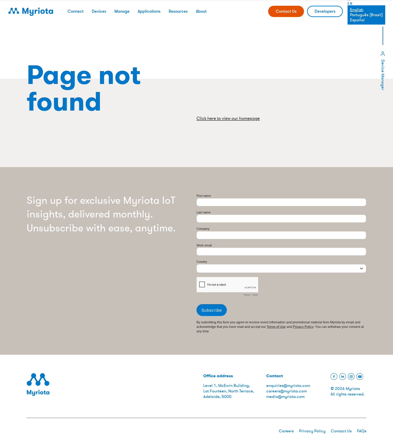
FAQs (361, 431)
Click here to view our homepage (228, 118)
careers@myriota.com (286, 391)
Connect (76, 11)
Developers (325, 11)
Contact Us (286, 11)
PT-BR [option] (366, 15)
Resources (178, 11)
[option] (366, 15)
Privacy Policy (312, 431)
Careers (286, 431)
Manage (122, 11)
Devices (99, 11)
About (201, 11)
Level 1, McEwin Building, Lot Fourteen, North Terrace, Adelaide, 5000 (228, 391)
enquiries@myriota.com (288, 385)
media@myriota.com (285, 396)
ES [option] (366, 20)
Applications (149, 11)
